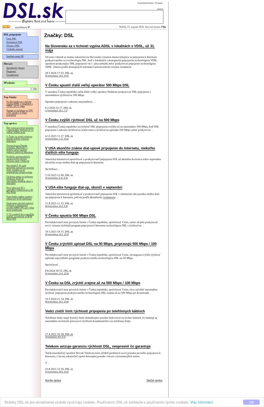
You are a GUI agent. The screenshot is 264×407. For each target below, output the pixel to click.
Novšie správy (53, 380)
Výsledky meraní (14, 49)
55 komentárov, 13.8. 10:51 (57, 76)
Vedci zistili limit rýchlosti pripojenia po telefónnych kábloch (95, 311)
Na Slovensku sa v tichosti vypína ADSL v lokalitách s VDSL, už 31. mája (19, 104)
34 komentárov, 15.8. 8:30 (56, 206)
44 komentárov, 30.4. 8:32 (55, 337)
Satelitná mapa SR (15, 56)
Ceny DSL (11, 38)
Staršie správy (154, 380)
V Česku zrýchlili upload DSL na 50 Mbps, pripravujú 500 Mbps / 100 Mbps (101, 246)
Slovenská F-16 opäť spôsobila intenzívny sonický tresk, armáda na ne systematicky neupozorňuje (20, 168)
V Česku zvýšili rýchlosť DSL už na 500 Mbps (82, 120)
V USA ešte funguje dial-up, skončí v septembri (83, 187)
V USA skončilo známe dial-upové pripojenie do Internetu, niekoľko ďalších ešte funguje (100, 150)
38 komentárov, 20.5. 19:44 (57, 302)
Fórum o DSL (13, 45)
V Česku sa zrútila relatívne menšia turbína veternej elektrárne (19, 139)
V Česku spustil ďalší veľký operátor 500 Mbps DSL (87, 85)
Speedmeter (12, 68)
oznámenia (109, 197)
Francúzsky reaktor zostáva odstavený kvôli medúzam (19, 197)
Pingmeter (11, 71)
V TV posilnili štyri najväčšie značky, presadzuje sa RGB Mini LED (20, 216)
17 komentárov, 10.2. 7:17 (56, 111)
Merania (21, 68)
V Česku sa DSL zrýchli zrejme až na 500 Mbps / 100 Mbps (92, 283)
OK (251, 402)
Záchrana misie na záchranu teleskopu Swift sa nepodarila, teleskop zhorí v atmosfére (19, 180)
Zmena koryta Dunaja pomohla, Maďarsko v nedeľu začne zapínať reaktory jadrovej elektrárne (19, 148)
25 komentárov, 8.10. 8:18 (56, 178)
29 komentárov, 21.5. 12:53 (57, 234)
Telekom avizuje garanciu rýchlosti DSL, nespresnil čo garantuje (98, 346)
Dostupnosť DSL (14, 42)
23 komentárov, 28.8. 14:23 (57, 372)
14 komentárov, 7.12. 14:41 (57, 139)
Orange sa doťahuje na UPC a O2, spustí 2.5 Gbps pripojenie (19, 112)
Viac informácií (201, 402)
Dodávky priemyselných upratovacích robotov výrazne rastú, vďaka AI (18, 159)
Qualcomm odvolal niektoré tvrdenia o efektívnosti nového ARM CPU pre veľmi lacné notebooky (20, 206)
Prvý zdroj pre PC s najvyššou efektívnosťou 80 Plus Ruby (19, 190)
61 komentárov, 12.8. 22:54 (57, 274)
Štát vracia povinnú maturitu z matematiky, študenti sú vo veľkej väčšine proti (20, 130)
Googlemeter (12, 75)
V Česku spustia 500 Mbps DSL (70, 215)
